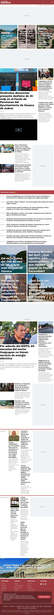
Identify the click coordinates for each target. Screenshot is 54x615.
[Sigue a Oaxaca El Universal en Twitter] (44, 584)
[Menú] (52, 2)
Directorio (5, 606)
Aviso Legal (39, 606)
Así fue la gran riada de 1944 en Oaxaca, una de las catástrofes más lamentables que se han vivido (26, 40)
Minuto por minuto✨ (9, 192)
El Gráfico (29, 583)
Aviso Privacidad (47, 606)
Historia (19, 608)
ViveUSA (29, 587)
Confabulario (30, 588)
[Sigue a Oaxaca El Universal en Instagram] (46, 584)
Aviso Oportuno (31, 590)
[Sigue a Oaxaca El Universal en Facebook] (41, 584)
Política (3, 590)
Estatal (3, 583)
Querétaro (16, 588)
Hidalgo (16, 583)
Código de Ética (20, 606)
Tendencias (23, 28)
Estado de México (18, 585)
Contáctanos (12, 606)
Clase (28, 585)
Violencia (27, 606)
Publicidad (33, 606)
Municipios (4, 588)
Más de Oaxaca (5, 33)
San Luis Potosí (18, 587)
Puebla (16, 590)
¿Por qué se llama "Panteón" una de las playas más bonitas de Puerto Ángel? (8, 41)
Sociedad (3, 587)
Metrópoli (3, 585)
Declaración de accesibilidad (29, 608)
